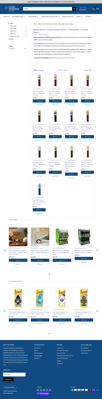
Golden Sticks (64, 58)
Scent (11, 23)
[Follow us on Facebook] (38, 390)
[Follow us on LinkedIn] (50, 390)
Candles (78, 16)
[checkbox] (17, 26)
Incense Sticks (32, 16)
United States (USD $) (9, 387)
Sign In (36, 350)
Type (11, 46)
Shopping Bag (38, 355)
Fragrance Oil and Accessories (49, 16)
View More (10, 39)
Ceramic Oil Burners (67, 16)
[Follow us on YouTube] (47, 390)
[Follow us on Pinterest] (44, 390)
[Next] (97, 250)
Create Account (38, 353)
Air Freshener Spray (18, 16)
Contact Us (88, 16)
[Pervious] (4, 250)
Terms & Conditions (86, 350)
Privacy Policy (84, 348)
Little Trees (6, 16)
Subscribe (8, 379)
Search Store (84, 353)
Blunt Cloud (56, 58)
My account (82, 9)
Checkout (37, 358)
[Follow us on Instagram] (41, 390)
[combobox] (47, 9)
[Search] (74, 9)
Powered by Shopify (8, 393)
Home (35, 24)
